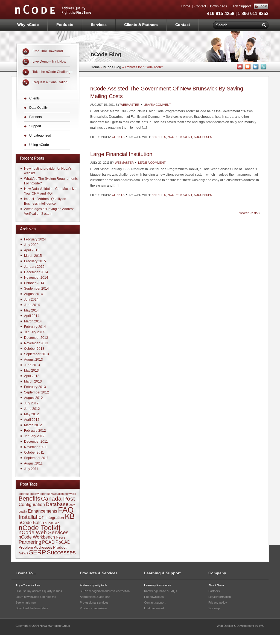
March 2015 (33, 256)
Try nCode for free (28, 585)
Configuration (32, 504)
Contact (200, 6)
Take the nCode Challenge (52, 72)
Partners (35, 117)
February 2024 (35, 239)
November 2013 (36, 343)
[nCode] (53, 14)
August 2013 (33, 359)
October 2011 (34, 452)
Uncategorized (40, 135)
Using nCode (39, 145)
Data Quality (38, 108)
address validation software (58, 493)
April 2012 (31, 420)
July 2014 (31, 299)
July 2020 (31, 245)
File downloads (154, 596)
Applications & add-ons (95, 596)
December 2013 (36, 338)
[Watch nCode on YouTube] (239, 69)
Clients (118, 137)
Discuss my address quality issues (39, 591)
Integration (54, 518)
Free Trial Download (48, 51)
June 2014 (32, 305)
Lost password (154, 608)
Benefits (158, 137)
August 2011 (33, 463)
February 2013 (35, 387)
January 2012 (34, 436)
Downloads (218, 6)
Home (185, 6)
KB (70, 516)
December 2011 (36, 441)
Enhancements (42, 511)
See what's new (26, 602)
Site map (214, 608)
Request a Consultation (50, 82)
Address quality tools (93, 585)
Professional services (94, 602)
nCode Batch (31, 522)
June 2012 (32, 409)
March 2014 (33, 321)
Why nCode (28, 24)
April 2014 (31, 316)
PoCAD (63, 542)
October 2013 (34, 349)
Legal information (219, 596)
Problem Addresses (35, 547)
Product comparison (93, 608)
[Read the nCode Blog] (247, 69)
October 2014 (34, 283)
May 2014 (31, 310)
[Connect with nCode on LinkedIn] (255, 69)
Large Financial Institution (121, 154)
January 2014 (34, 332)
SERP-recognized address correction (105, 591)
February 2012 (35, 431)
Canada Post (58, 498)
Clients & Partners (141, 24)
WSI (261, 625)
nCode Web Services (44, 532)
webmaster (129, 104)
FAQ (66, 509)
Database (57, 504)
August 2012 (33, 398)
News (60, 537)
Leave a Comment (157, 104)
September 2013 (36, 354)
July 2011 (31, 469)
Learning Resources (157, 585)
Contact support (154, 602)
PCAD (48, 542)
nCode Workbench (37, 537)
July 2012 (31, 403)
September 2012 (36, 392)
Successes (203, 137)
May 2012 (31, 414)
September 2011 (36, 458)
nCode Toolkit (180, 137)
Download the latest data (32, 608)
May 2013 (31, 370)
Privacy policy (217, 602)
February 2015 (35, 261)
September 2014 (36, 288)
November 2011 (36, 447)
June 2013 (32, 365)
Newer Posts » (249, 213)
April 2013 (31, 376)
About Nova (216, 585)
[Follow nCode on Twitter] (263, 69)
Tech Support (241, 6)
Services (99, 24)
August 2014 (33, 294)
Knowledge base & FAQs (160, 591)
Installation (32, 517)
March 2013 (33, 381)
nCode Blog (112, 67)
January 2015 (34, 267)
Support (35, 126)
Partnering (30, 542)
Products (64, 24)
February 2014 (35, 327)
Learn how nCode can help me (36, 596)
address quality (29, 493)
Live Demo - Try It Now (49, 61)
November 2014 (36, 278)
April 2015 (31, 250)
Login (263, 6)
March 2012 (33, 425)
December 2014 (36, 272)
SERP (37, 552)
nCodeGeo (52, 523)
